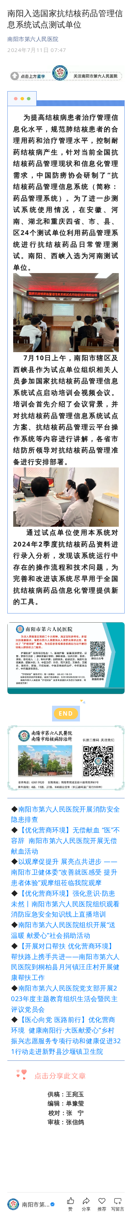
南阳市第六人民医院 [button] (33, 38)
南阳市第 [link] (36, 1204)
